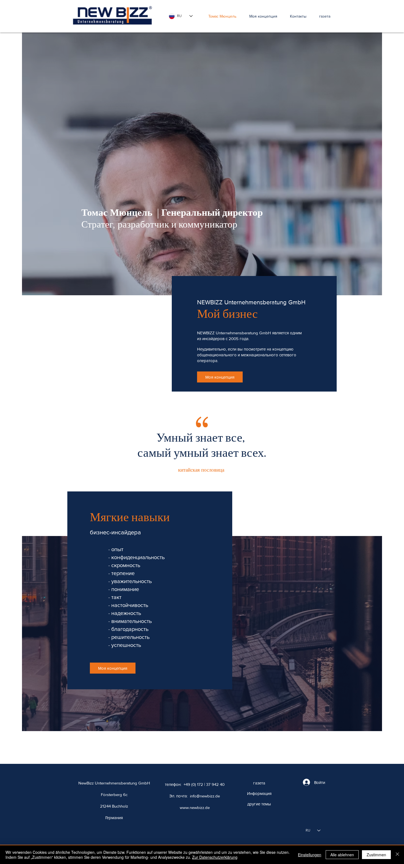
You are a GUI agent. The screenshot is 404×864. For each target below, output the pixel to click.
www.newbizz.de (195, 807)
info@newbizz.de (205, 796)
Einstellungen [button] (309, 854)
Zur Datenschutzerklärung (214, 857)
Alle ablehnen (342, 854)
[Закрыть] (397, 855)
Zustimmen (376, 854)
